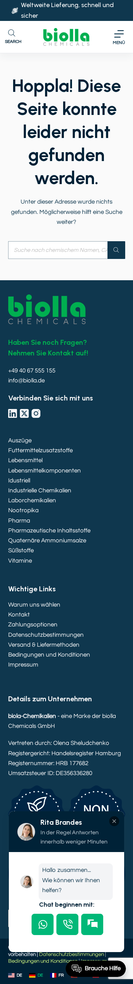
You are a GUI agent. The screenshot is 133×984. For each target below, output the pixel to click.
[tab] (43, 924)
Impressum (23, 665)
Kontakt (19, 615)
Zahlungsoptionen (32, 624)
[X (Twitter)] (24, 413)
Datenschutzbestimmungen (46, 635)
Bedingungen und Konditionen (49, 655)
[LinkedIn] (12, 413)
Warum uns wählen (34, 605)
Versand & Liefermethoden (43, 645)
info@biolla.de (26, 380)
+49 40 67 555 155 (31, 370)
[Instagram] (36, 413)
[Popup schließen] (114, 821)
